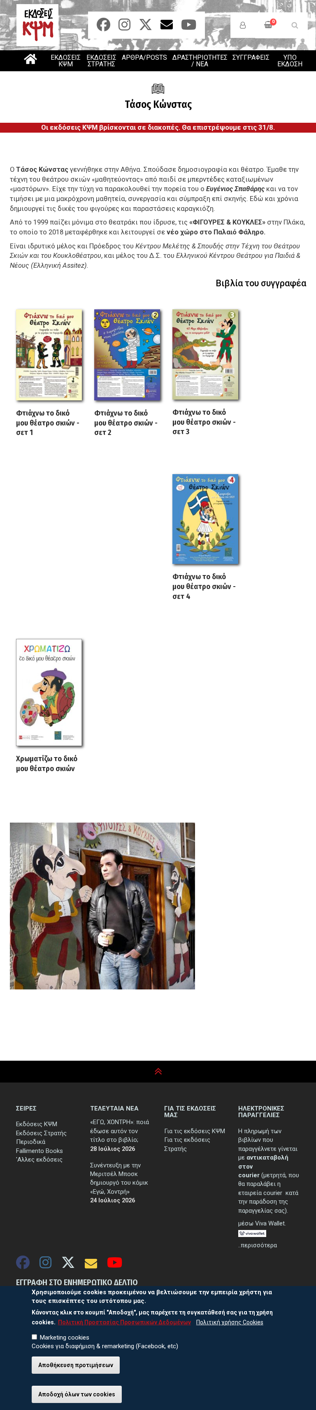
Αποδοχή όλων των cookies (76, 1394)
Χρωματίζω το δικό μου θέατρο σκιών (46, 763)
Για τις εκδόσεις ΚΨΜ (194, 1131)
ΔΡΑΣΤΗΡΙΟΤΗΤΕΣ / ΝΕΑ (200, 61)
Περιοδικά (30, 1142)
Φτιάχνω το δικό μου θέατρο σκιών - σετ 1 (47, 423)
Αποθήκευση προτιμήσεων (75, 1365)
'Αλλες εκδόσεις (39, 1159)
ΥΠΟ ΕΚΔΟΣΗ (289, 61)
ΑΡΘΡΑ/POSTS (144, 57)
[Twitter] (145, 27)
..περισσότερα (257, 1245)
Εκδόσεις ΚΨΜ (36, 1124)
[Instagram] (124, 27)
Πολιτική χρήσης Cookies (229, 1322)
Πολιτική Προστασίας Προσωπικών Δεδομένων (124, 1322)
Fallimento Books (39, 1151)
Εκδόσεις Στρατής (41, 1133)
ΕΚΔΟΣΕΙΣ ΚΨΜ (66, 61)
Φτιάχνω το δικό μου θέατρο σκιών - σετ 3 (204, 422)
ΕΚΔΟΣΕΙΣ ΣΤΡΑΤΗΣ (101, 61)
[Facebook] (103, 27)
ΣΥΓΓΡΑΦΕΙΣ (251, 57)
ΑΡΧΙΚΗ (30, 58)
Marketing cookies (64, 1337)
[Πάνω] (158, 1071)
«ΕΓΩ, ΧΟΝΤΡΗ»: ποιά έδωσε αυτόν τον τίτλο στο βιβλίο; (119, 1130)
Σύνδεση (243, 25)
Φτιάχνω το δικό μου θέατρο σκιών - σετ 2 (126, 423)
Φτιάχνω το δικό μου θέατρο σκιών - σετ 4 (204, 586)
